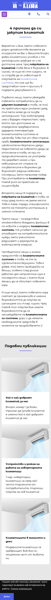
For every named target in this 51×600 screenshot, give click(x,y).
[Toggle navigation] (4, 14)
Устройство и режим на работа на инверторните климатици (24, 468)
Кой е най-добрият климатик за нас (19, 399)
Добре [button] (7, 596)
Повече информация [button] (21, 589)
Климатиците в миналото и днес (25, 539)
